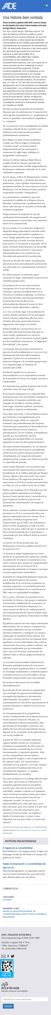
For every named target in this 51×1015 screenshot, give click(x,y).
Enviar (8, 1006)
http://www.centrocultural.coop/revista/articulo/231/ (31, 830)
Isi (34, 911)
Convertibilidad (11, 914)
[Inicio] (9, 6)
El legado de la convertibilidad (18, 848)
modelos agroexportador (17, 911)
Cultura (7, 900)
